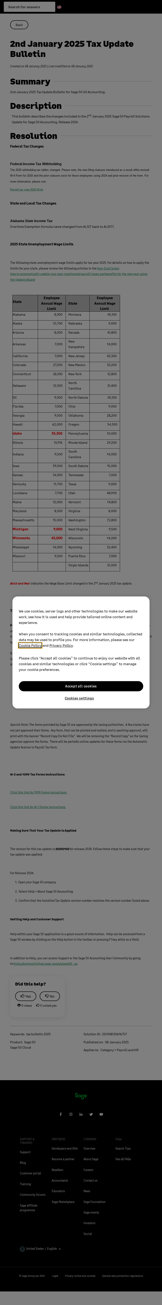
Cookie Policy (30, 645)
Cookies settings (79, 698)
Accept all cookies (81, 686)
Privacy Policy (61, 645)
